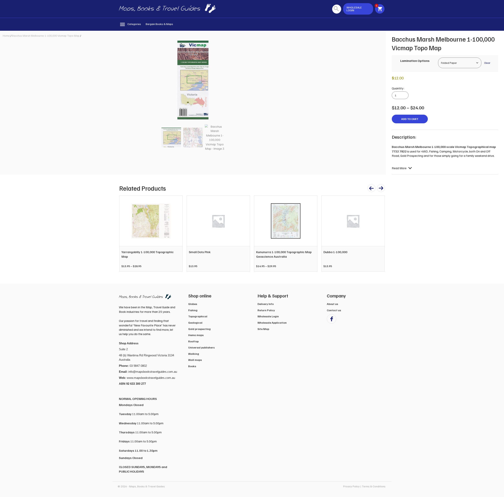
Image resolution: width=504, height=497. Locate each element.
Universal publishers (201, 347)
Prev (124, 233)
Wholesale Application (272, 322)
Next (379, 233)
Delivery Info (266, 304)
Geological (195, 322)
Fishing (192, 310)
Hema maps (196, 335)
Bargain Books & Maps (159, 24)
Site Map (263, 329)
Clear (487, 62)
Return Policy (266, 310)
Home (6, 35)
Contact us (334, 310)
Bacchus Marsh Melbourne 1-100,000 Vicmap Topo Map (46, 35)
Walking (193, 353)
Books (192, 366)
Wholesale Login (268, 316)
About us (332, 304)
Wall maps (195, 359)
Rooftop (193, 341)
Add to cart (409, 119)
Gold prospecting (199, 329)
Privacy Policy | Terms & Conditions (364, 486)
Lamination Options (415, 61)
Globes (192, 304)
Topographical (197, 316)
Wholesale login (354, 9)
